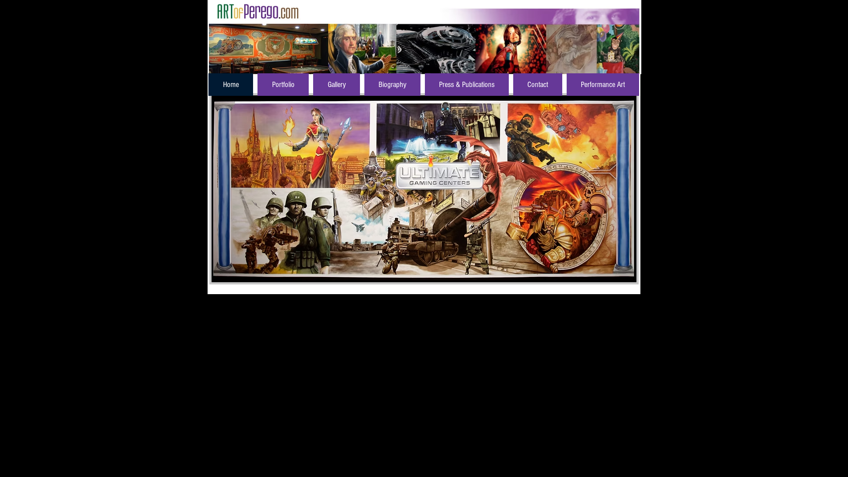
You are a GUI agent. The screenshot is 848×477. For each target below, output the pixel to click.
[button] (424, 188)
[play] (614, 274)
